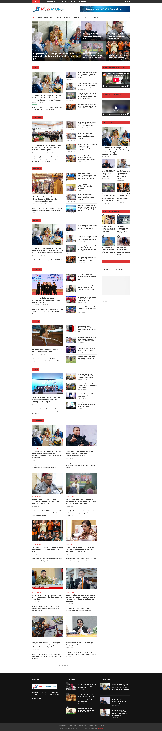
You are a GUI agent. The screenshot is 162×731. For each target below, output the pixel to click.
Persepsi (95, 17)
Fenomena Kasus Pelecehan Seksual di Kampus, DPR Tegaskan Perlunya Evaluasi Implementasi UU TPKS (86, 288)
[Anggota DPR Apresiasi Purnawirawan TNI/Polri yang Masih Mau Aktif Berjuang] (71, 711)
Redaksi (102, 725)
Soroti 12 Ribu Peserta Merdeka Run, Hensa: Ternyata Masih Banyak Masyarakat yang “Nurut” (87, 75)
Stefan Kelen (36, 304)
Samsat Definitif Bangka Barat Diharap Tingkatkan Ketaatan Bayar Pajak (108, 229)
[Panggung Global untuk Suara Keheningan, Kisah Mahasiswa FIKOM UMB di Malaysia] (47, 284)
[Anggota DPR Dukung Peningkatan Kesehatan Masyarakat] (71, 187)
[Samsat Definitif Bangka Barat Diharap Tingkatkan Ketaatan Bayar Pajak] (108, 219)
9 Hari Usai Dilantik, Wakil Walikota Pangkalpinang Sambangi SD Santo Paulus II (86, 157)
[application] (116, 80)
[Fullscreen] (128, 86)
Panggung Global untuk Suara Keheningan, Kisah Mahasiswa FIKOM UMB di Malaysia (46, 300)
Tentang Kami (62, 725)
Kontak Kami (72, 725)
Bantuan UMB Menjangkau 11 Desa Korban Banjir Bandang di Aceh (87, 308)
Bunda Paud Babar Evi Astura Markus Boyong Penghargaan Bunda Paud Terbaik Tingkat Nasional (87, 136)
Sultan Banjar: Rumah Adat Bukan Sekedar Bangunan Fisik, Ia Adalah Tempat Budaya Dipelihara (45, 199)
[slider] (114, 114)
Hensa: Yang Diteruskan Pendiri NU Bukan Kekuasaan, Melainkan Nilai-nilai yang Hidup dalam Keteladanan (87, 95)
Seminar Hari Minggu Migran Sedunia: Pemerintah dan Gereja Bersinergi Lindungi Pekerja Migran (87, 208)
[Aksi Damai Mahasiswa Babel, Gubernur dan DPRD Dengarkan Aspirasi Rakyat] (71, 386)
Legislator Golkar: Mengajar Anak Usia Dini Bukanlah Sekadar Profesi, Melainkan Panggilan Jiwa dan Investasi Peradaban (47, 98)
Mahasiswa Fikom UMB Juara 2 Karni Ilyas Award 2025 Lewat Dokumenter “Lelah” (87, 298)
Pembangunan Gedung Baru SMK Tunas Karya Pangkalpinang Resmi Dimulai (123, 251)
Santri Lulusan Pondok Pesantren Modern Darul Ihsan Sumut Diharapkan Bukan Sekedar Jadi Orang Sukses (87, 176)
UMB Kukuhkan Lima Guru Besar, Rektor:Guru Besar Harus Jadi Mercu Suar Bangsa (87, 404)
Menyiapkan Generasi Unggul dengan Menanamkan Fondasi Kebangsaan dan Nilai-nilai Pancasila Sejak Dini (93, 56)
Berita (40, 17)
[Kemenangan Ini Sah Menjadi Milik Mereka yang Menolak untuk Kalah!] (71, 359)
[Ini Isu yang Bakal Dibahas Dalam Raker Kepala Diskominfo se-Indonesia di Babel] (108, 241)
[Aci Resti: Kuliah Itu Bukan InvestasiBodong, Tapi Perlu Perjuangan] (71, 395)
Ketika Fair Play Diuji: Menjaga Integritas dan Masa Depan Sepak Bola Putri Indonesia (87, 339)
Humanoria (77, 17)
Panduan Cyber (93, 725)
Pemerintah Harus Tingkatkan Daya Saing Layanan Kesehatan (118, 57)
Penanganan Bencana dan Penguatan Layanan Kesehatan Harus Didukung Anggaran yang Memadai (55, 56)
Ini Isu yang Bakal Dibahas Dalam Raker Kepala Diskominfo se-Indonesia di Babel (108, 250)
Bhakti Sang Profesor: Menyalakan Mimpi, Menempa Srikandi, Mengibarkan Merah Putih (87, 328)
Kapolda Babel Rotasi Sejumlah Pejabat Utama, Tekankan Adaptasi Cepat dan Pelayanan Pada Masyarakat (46, 147)
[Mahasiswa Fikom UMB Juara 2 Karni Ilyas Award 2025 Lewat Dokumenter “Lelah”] (71, 299)
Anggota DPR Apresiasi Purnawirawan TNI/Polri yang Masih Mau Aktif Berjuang (86, 710)
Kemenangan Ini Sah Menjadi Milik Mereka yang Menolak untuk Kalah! (86, 358)
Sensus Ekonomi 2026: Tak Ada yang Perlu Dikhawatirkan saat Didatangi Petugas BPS (87, 106)
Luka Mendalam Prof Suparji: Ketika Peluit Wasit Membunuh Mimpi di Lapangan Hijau (87, 348)
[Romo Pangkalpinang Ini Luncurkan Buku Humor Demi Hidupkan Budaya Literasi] (71, 376)
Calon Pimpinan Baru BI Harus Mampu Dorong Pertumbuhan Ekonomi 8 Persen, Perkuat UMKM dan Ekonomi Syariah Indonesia (81, 598)
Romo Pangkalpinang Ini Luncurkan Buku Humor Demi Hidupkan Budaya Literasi (86, 375)
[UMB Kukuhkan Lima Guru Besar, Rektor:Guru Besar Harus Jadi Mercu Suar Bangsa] (71, 405)
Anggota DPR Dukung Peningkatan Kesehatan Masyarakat (85, 186)
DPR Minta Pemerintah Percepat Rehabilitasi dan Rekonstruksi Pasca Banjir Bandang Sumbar (87, 85)
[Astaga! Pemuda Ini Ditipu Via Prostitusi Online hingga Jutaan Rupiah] (71, 686)
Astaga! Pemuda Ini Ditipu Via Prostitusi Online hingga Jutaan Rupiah (87, 685)
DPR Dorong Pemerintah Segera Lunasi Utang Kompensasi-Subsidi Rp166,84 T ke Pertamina (93, 35)
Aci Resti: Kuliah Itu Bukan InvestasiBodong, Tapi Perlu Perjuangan (86, 394)
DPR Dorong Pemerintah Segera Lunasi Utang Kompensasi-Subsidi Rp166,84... (66, 1)
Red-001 (35, 102)
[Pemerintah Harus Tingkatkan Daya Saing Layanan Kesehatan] (81, 626)
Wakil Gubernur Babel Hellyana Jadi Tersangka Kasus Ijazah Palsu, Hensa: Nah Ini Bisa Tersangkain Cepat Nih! (87, 124)
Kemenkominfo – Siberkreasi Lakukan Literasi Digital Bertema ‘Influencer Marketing (123, 230)
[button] (116, 108)
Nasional (58, 17)
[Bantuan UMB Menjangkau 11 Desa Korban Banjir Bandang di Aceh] (71, 309)
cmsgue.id (100, 728)
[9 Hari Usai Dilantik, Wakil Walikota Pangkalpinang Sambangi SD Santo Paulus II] (71, 158)
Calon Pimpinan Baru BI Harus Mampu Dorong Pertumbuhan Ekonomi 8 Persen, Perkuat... (118, 36)
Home (33, 17)
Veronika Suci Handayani (39, 152)
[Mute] (125, 86)
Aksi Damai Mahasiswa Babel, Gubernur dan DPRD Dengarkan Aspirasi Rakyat (87, 385)
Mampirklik (105, 301)
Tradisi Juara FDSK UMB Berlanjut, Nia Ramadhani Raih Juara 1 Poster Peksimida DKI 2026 (87, 277)
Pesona (86, 17)
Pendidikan (67, 17)
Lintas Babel (48, 17)
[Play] (104, 86)
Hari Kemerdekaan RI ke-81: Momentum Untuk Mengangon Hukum (47, 350)
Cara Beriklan (82, 725)
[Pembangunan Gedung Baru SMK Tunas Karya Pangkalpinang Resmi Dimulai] (123, 241)
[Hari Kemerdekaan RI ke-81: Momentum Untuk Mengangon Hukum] (47, 335)
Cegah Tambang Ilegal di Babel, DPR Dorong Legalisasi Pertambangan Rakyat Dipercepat (87, 147)
